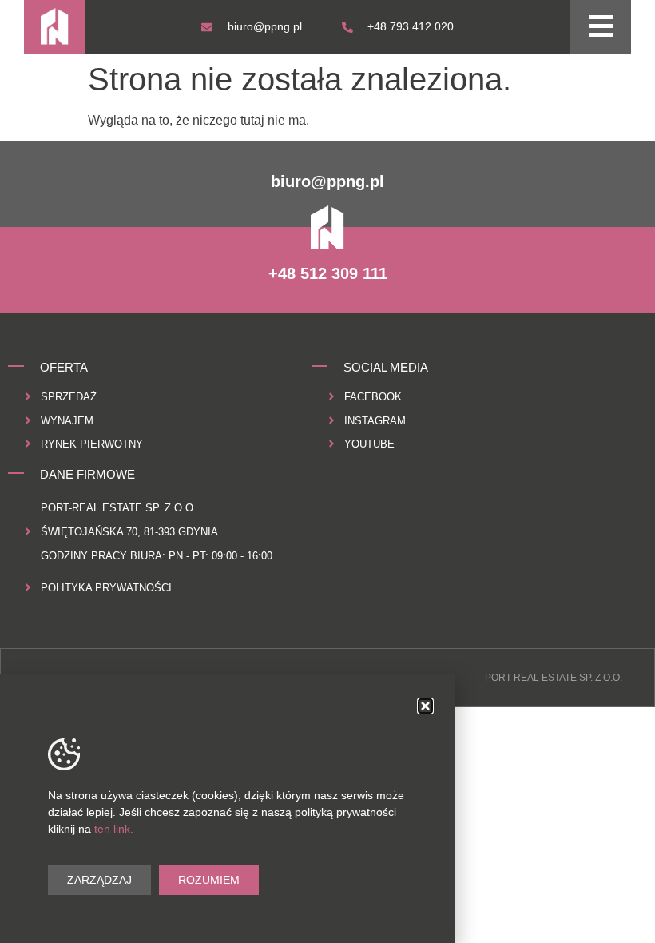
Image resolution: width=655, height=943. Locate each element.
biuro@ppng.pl (327, 181)
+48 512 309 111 (327, 273)
